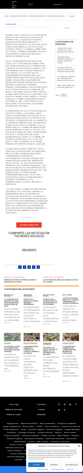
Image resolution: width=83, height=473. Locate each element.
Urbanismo (7, 343)
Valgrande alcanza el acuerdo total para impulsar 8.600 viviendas (65, 50)
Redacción (12, 24)
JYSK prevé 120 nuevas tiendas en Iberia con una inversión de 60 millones (66, 69)
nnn (63, 95)
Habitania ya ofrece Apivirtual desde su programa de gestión (20, 281)
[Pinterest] (31, 243)
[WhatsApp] (36, 243)
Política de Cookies (42, 469)
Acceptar (36, 465)
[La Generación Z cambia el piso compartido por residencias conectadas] (71, 337)
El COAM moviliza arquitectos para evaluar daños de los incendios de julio (11, 303)
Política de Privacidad (57, 469)
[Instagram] (24, 267)
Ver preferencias (71, 465)
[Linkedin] (29, 267)
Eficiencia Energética (31, 343)
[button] (79, 446)
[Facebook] (22, 243)
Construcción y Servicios (18, 16)
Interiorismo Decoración (47, 344)
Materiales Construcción (37, 16)
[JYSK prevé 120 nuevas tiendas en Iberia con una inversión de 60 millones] (51, 337)
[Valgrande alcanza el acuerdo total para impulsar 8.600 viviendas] (12, 337)
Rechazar (54, 465)
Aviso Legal (70, 469)
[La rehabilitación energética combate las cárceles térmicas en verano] (32, 337)
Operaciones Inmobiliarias (28, 295)
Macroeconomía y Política (49, 295)
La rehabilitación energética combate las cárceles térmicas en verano (31, 350)
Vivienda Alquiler (68, 343)
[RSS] (59, 410)
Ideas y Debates (67, 294)
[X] (27, 243)
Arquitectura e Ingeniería (9, 295)
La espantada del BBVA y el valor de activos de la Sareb (60, 281)
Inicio (7, 16)
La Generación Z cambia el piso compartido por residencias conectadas (66, 78)
